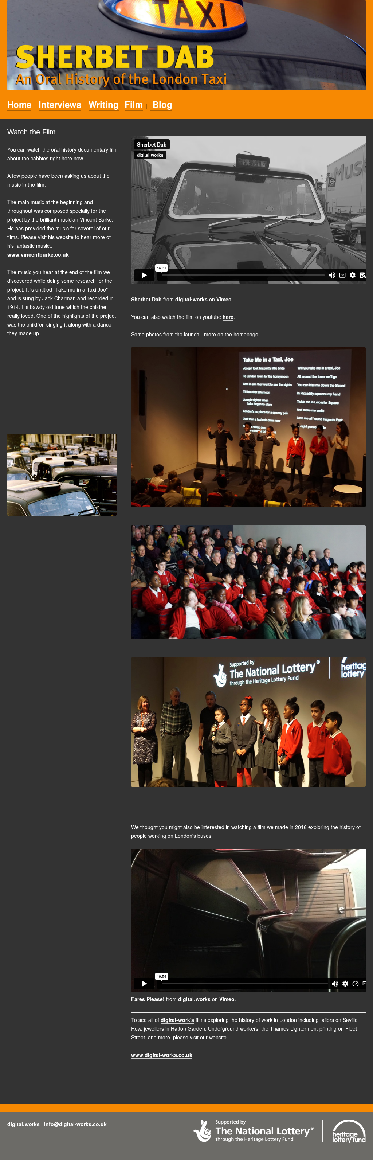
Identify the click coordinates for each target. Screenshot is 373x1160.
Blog (161, 104)
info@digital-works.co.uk (75, 1124)
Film (134, 104)
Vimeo (224, 299)
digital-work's (177, 1019)
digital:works (191, 299)
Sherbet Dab (146, 299)
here (228, 316)
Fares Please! (148, 999)
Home (19, 104)
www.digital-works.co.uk (161, 1054)
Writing (104, 104)
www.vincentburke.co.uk (38, 254)
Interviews (60, 104)
